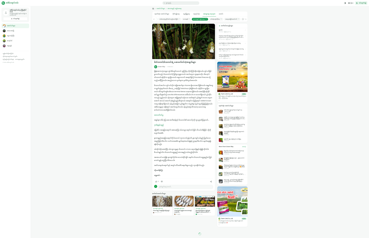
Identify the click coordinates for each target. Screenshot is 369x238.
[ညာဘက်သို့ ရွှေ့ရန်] (245, 19)
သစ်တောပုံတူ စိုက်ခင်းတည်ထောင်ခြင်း (169, 19)
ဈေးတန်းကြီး (11, 35)
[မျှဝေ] (211, 181)
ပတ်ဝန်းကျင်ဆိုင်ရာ (216, 19)
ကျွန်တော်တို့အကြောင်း (8, 53)
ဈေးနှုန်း (9, 45)
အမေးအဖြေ (10, 30)
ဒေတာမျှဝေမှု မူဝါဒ (20, 59)
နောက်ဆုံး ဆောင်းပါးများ (162, 13)
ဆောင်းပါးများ (11, 25)
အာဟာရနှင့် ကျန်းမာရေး (174, 9)
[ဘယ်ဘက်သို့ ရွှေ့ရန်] (155, 19)
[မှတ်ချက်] (162, 181)
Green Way (161, 66)
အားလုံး (244, 146)
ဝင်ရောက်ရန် (16, 18)
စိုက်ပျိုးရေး (176, 13)
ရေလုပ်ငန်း (196, 13)
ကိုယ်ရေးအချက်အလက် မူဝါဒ (10, 56)
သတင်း (221, 13)
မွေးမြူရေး (186, 13)
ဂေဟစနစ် (186, 19)
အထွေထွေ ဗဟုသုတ (209, 13)
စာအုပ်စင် (9, 40)
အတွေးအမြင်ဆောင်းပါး (232, 19)
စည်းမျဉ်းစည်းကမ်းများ (8, 59)
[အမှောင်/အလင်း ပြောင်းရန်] (345, 3)
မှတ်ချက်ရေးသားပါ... (165, 186)
